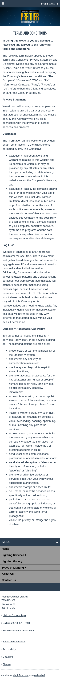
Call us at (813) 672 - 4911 (16, 623)
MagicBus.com (20, 675)
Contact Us (9, 580)
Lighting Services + (14, 555)
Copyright (8, 656)
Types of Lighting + (14, 567)
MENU (6, 541)
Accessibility (9, 649)
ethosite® (40, 675)
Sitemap (7, 664)
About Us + (9, 573)
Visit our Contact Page (14, 615)
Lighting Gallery (12, 561)
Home (5, 548)
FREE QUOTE (49, 3)
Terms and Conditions (14, 641)
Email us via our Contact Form (19, 630)
